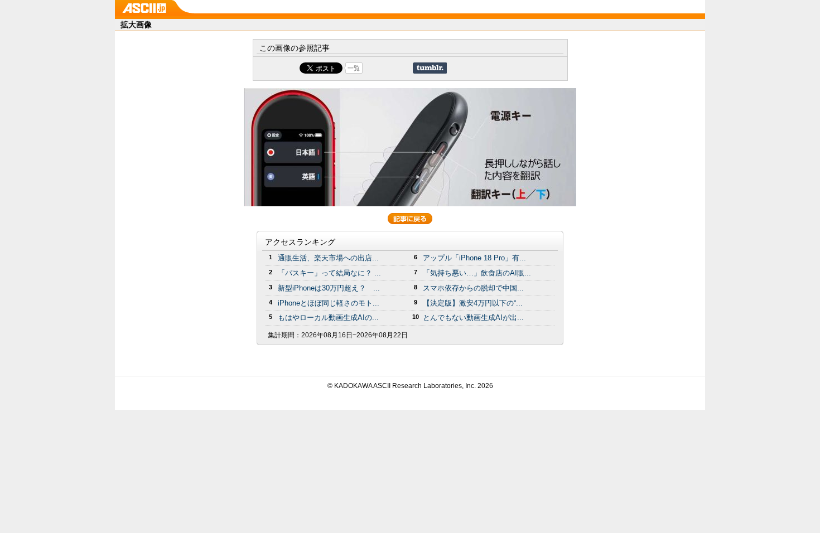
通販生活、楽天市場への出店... (328, 258)
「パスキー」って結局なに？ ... (329, 273)
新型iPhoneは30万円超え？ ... (329, 288)
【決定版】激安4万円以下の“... (473, 303)
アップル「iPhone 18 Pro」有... (474, 258)
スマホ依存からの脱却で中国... (473, 288)
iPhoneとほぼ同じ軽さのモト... (328, 303)
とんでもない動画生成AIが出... (473, 317)
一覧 (354, 68)
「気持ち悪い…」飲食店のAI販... (477, 273)
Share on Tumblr (430, 68)
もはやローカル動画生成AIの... (328, 317)
